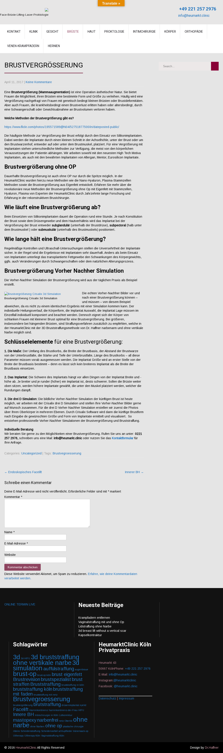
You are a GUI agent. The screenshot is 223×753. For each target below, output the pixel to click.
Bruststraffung (45, 684)
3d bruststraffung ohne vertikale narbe (46, 659)
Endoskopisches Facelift (23, 472)
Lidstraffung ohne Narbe (95, 626)
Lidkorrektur (65, 715)
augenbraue (81, 669)
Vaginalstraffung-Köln (52, 735)
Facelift (21, 709)
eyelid (83, 705)
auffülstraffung (58, 668)
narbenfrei (47, 720)
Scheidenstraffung (30, 731)
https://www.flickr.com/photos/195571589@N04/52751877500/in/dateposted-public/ (61, 127)
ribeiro (16, 731)
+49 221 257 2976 (197, 9)
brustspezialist (56, 679)
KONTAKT (14, 31)
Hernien (54, 46)
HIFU (81, 710)
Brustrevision (26, 679)
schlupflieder (65, 731)
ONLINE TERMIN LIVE (19, 604)
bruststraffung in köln (72, 685)
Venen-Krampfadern (23, 46)
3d (16, 657)
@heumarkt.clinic (125, 686)
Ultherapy (18, 735)
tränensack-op (80, 731)
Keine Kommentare (39, 82)
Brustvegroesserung (67, 453)
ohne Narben (37, 726)
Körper (170, 31)
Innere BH (23, 714)
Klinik (33, 31)
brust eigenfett (67, 674)
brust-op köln (44, 675)
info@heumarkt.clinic (193, 15)
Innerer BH (134, 472)
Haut (92, 31)
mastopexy (24, 720)
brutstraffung (47, 704)
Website (10, 554)
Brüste (73, 31)
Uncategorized (31, 453)
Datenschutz (107, 698)
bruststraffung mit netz (45, 694)
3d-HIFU (25, 658)
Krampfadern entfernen (94, 617)
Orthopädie (194, 31)
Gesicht (52, 31)
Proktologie (114, 31)
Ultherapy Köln (32, 735)
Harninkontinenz (38, 710)
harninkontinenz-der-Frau (63, 710)
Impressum (126, 698)
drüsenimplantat (70, 705)
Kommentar (13, 497)
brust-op (24, 673)
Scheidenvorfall (49, 731)
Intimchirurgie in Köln (46, 715)
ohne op (53, 725)
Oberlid (68, 720)
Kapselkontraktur (90, 635)
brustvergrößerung (23, 705)
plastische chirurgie (73, 726)
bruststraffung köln (32, 689)
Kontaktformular (123, 438)
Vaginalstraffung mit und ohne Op (101, 622)
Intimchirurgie (144, 31)
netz (61, 720)
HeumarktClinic (26, 747)
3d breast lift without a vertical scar (102, 630)
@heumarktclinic (125, 680)
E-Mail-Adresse (16, 543)
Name (9, 532)
